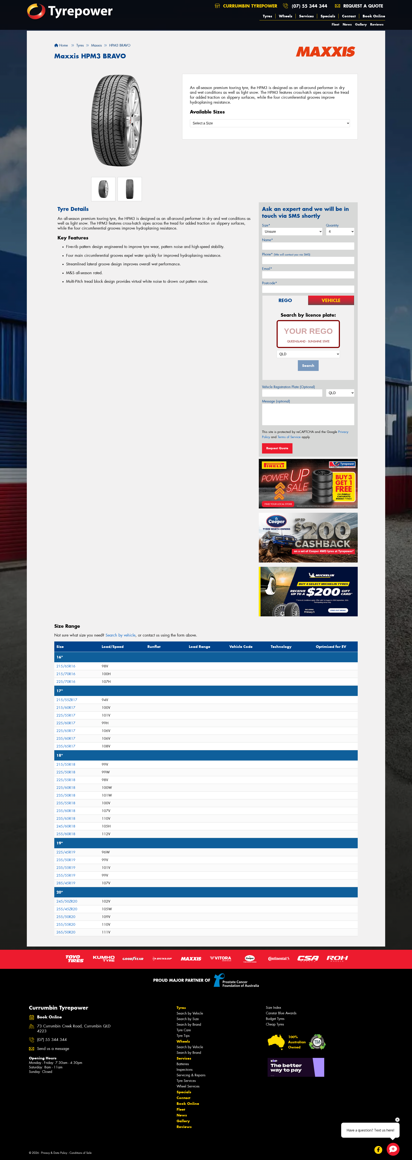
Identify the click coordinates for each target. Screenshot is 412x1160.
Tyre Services (186, 1080)
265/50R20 (65, 932)
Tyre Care (184, 1030)
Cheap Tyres (275, 1024)
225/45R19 (65, 852)
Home (63, 45)
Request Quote (277, 448)
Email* (267, 268)
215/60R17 (65, 707)
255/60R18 (65, 834)
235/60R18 (65, 811)
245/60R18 (65, 826)
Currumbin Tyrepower (249, 6)
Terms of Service (289, 437)
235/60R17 (65, 738)
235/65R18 (65, 818)
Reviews (376, 24)
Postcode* (269, 283)
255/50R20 (65, 917)
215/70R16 (65, 674)
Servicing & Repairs (191, 1075)
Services (306, 16)
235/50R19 (65, 860)
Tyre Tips (183, 1035)
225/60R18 (65, 787)
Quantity (332, 225)
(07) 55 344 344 (309, 6)
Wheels (285, 16)
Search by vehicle (120, 635)
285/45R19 (65, 883)
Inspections (184, 1069)
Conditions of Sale (81, 1153)
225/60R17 (65, 723)
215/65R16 (65, 666)
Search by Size (188, 1019)
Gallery (361, 24)
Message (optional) (276, 401)
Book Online (374, 16)
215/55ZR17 (66, 700)
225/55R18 (65, 780)
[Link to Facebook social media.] (378, 1150)
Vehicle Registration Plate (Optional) (288, 387)
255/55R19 (65, 875)
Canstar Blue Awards (281, 1013)
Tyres (267, 16)
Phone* (286, 254)
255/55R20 (65, 924)
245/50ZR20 (66, 901)
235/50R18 (65, 795)
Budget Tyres (275, 1018)
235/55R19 (65, 867)
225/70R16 (65, 681)
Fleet (335, 24)
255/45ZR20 (66, 909)
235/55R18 (65, 803)
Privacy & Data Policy (54, 1153)
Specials (328, 16)
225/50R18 (65, 772)
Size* (266, 225)
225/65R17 (65, 731)
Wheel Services (188, 1086)
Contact (349, 16)
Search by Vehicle (190, 1013)
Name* (267, 240)
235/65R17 (65, 746)
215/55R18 (65, 764)
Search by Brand (189, 1024)
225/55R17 (65, 715)
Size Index (273, 1007)
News (347, 24)
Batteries (183, 1064)
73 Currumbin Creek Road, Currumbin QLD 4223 (74, 1029)
